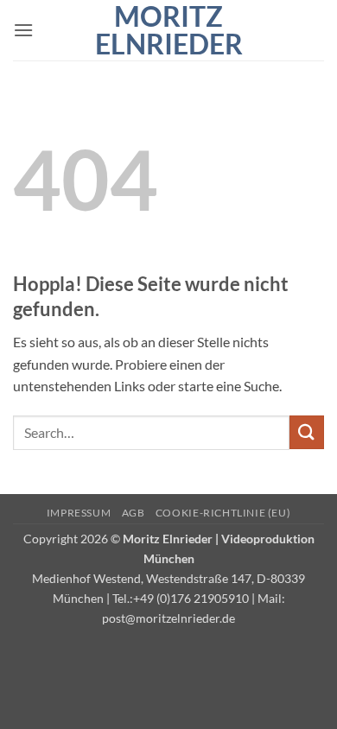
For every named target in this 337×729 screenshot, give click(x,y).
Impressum (79, 512)
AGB (133, 512)
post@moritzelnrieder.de (168, 618)
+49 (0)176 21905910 (191, 598)
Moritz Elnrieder (169, 30)
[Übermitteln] (306, 432)
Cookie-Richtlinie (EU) (223, 512)
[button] (23, 30)
